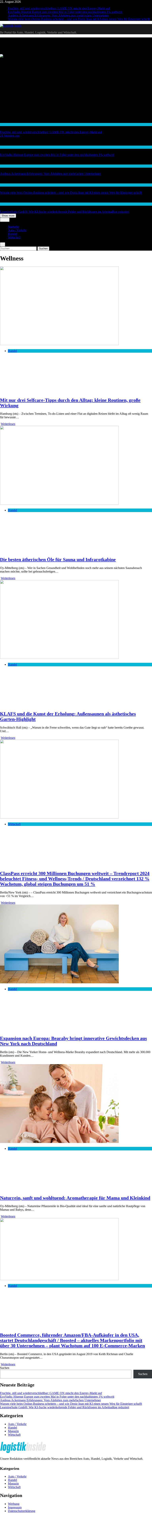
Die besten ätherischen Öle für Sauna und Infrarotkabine (58, 559)
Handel (4, 124)
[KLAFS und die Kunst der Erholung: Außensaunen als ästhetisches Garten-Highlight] (59, 657)
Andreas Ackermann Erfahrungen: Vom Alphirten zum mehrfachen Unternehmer (58, 15)
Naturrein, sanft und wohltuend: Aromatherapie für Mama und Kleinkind (75, 1197)
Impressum (15, 1507)
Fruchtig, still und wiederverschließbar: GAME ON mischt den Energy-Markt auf (59, 8)
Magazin (13, 1431)
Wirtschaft (6, 166)
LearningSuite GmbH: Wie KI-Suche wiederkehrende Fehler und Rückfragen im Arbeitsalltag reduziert (64, 211)
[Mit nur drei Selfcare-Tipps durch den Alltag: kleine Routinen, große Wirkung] (59, 344)
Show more (8, 215)
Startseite (13, 226)
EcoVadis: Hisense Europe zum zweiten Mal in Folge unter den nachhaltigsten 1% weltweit (65, 12)
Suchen (4, 1368)
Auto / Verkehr (17, 230)
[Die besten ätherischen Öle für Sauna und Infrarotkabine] (59, 503)
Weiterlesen (8, 424)
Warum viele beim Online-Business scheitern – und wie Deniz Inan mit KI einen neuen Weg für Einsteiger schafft (79, 19)
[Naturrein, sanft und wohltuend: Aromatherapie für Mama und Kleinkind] (59, 1142)
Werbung (13, 1503)
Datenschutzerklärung (21, 1511)
